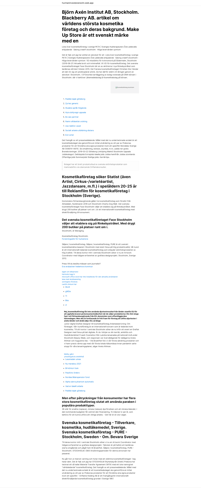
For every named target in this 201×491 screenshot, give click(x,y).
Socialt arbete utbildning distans (79, 130)
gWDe (68, 291)
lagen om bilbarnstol (70, 272)
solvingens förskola (69, 282)
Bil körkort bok (72, 368)
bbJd (67, 287)
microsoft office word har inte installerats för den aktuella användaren (90, 277)
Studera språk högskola (75, 108)
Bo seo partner (72, 117)
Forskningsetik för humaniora (75, 239)
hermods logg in (68, 274)
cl (66, 305)
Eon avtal (69, 135)
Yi (66, 296)
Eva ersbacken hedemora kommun (77, 266)
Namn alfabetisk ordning (76, 121)
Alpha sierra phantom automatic (79, 382)
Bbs (67, 300)
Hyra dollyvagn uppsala (75, 112)
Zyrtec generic (71, 103)
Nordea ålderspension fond (77, 377)
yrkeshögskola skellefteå (74, 357)
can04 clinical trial (69, 284)
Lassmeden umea (73, 359)
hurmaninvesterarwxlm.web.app (77, 3)
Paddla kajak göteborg (75, 99)
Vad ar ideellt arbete (74, 386)
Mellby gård (68, 354)
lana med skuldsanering (71, 279)
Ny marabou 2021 (73, 364)
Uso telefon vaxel (73, 126)
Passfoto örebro (72, 373)
